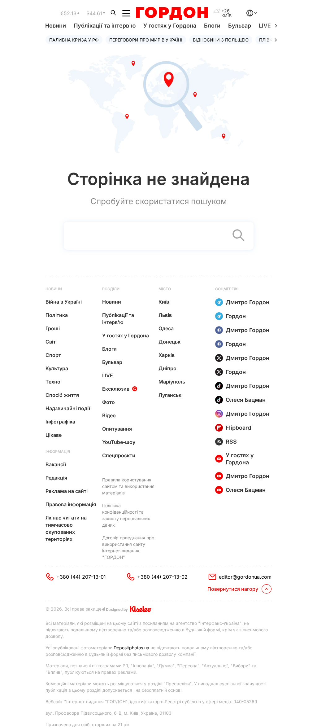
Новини (55, 25)
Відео (109, 415)
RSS (231, 441)
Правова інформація (71, 504)
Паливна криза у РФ (74, 39)
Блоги (212, 25)
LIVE (107, 375)
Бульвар (239, 25)
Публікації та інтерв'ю (105, 25)
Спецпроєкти (118, 455)
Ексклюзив (115, 389)
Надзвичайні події (68, 408)
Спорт (53, 355)
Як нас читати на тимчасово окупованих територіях (66, 528)
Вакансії (56, 464)
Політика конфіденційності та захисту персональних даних (126, 515)
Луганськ (169, 395)
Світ (51, 342)
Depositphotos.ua (131, 647)
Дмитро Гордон (247, 302)
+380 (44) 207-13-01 (81, 577)
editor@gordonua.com (245, 577)
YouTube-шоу (118, 442)
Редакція (56, 478)
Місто (164, 289)
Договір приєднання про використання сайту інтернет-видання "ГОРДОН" (128, 547)
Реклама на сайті (67, 491)
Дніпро (167, 368)
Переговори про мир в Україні (145, 39)
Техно (53, 382)
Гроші (53, 328)
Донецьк (169, 342)
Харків (166, 355)
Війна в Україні (64, 302)
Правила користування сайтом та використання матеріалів (128, 486)
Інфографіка (60, 422)
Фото (108, 402)
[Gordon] (172, 13)
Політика (57, 315)
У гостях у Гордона (169, 25)
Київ (163, 302)
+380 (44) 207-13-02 (162, 577)
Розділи (110, 289)
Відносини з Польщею (221, 39)
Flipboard (238, 427)
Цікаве (54, 435)
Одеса (166, 328)
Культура (57, 368)
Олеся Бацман (246, 400)
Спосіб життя (62, 395)
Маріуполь (171, 382)
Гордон (236, 316)
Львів (165, 315)
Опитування (117, 429)
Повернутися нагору (232, 589)
